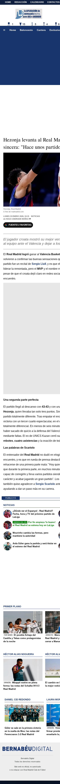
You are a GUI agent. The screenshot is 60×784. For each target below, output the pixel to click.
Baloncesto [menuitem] (26, 30)
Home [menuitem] (13, 30)
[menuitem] (4, 30)
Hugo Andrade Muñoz (17, 219)
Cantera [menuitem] (41, 30)
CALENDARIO (37, 2)
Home (8, 2)
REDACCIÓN (20, 2)
